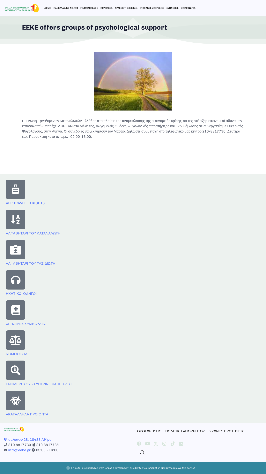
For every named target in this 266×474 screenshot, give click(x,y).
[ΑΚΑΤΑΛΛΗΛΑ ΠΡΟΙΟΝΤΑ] (15, 400)
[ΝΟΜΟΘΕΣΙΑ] (15, 340)
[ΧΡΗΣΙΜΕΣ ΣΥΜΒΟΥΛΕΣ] (15, 310)
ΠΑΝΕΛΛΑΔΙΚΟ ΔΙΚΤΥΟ (66, 8)
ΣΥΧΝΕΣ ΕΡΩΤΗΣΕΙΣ (226, 431)
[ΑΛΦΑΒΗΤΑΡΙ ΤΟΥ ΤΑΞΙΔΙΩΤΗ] (15, 249)
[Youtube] (147, 444)
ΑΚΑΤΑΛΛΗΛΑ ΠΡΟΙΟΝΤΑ (27, 414)
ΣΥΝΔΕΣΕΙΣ (172, 8)
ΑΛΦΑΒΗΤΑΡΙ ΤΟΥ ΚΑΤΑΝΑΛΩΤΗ (33, 233)
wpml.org (104, 467)
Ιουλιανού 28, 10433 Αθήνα (29, 439)
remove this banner (184, 467)
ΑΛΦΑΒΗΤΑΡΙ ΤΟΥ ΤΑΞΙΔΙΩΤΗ (30, 263)
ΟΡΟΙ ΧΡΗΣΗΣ (149, 431)
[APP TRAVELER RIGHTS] (15, 189)
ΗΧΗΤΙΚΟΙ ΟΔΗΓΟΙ (21, 293)
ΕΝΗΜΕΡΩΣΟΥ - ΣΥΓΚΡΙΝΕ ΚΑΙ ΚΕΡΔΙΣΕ (39, 384)
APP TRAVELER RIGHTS (25, 203)
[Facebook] (139, 444)
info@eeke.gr (19, 450)
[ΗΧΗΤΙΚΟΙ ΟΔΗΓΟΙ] (15, 280)
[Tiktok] (173, 444)
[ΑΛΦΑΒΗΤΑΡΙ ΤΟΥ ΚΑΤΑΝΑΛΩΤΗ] (15, 219)
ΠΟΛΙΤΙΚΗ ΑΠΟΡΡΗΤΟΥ (185, 431)
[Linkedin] (181, 444)
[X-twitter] (156, 444)
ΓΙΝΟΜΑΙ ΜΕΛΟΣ (89, 8)
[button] (140, 452)
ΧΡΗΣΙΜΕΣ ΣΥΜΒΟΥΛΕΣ (26, 324)
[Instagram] (164, 444)
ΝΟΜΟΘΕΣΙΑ (16, 354)
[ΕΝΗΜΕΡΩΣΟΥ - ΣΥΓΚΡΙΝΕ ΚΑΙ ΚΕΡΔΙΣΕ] (15, 370)
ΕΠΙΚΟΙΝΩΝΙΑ (188, 8)
